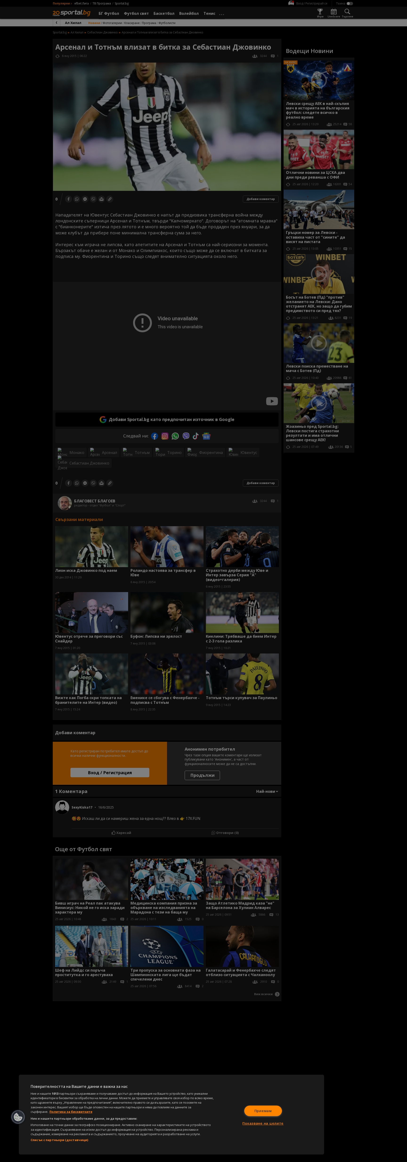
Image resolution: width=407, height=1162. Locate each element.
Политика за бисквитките (70, 1112)
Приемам (263, 1111)
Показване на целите (263, 1123)
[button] (18, 1117)
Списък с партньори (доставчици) (59, 1140)
